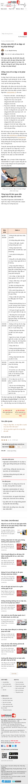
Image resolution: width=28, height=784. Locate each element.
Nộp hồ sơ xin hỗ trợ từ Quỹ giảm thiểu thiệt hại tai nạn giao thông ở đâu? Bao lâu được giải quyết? (13, 525)
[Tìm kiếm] (25, 33)
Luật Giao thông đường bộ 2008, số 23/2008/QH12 (13, 475)
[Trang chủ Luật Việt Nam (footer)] (14, 715)
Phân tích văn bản (19, 684)
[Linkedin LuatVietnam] (15, 746)
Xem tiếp (14, 673)
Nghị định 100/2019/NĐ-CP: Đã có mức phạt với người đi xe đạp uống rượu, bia (13, 491)
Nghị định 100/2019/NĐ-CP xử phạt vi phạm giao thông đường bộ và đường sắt (14, 464)
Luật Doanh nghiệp (15, 776)
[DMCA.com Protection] (16, 782)
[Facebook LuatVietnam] (2, 746)
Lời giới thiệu (6, 682)
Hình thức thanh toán (8, 700)
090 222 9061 (21, 410)
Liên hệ (4, 689)
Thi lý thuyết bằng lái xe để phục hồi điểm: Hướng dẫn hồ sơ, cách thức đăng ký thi (12, 556)
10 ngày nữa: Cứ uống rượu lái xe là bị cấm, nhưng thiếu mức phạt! (14, 485)
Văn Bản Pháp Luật (5, 776)
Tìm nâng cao (23, 36)
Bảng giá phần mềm (7, 698)
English (21, 4)
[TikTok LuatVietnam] (10, 746)
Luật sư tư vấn (19, 414)
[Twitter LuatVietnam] (13, 746)
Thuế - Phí (11, 8)
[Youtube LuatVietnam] (7, 746)
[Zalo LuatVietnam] (5, 746)
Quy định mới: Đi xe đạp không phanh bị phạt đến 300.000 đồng (14, 503)
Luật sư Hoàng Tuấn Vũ (18, 54)
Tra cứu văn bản (19, 682)
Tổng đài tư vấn (19, 692)
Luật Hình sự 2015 (8, 778)
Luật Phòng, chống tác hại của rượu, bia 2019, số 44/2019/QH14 (14, 470)
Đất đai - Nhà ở (20, 8)
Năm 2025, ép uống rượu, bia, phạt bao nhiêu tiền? (13, 508)
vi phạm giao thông (11, 450)
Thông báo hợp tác (7, 710)
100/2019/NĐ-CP (11, 92)
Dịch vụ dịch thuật (19, 688)
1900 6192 (7, 410)
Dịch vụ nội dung (19, 690)
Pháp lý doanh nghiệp (20, 686)
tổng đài (7, 414)
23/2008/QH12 (22, 137)
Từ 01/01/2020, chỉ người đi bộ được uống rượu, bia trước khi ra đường (14, 497)
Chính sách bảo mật (7, 704)
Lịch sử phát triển (7, 684)
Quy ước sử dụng (7, 702)
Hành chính (4, 8)
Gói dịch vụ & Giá (14, 4)
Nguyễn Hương (13, 50)
